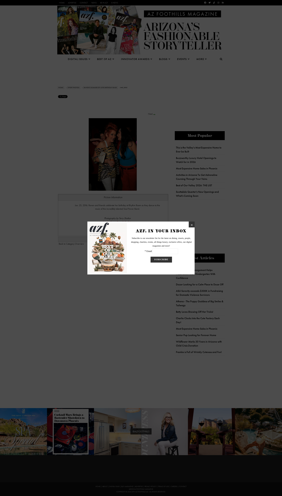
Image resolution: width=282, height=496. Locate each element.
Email (149, 251)
